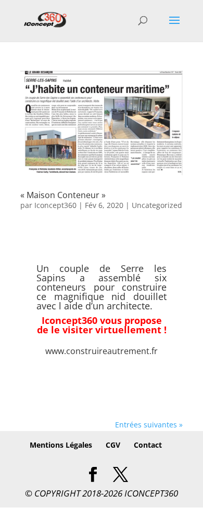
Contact (148, 445)
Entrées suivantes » (149, 424)
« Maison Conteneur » (63, 195)
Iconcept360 (55, 205)
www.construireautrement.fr (101, 351)
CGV (113, 445)
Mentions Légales (61, 445)
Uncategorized (157, 205)
